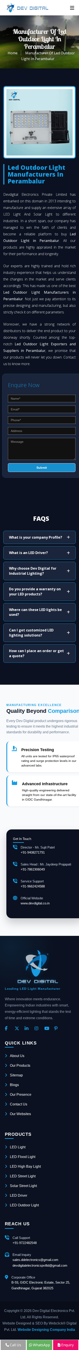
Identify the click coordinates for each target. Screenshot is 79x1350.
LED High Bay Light (25, 1166)
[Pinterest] (57, 1029)
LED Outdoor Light (24, 1205)
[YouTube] (47, 1029)
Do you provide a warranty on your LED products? (35, 591)
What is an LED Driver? (28, 552)
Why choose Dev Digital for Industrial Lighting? (32, 571)
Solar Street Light (23, 1186)
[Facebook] (8, 1029)
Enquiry (67, 1345)
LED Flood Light (22, 1157)
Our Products (20, 1065)
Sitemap (16, 1075)
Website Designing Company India (46, 1330)
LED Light (17, 1147)
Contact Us (18, 1104)
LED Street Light (23, 1176)
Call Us (15, 1345)
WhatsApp (41, 1345)
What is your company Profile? (35, 537)
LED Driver (18, 1195)
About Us (17, 1056)
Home (13, 53)
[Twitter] (18, 1029)
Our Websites (20, 1114)
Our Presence (20, 1094)
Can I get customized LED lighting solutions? (31, 633)
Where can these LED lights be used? (35, 612)
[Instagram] (37, 1029)
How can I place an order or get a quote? (36, 653)
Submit (41, 467)
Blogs (14, 1085)
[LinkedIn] (28, 1029)
